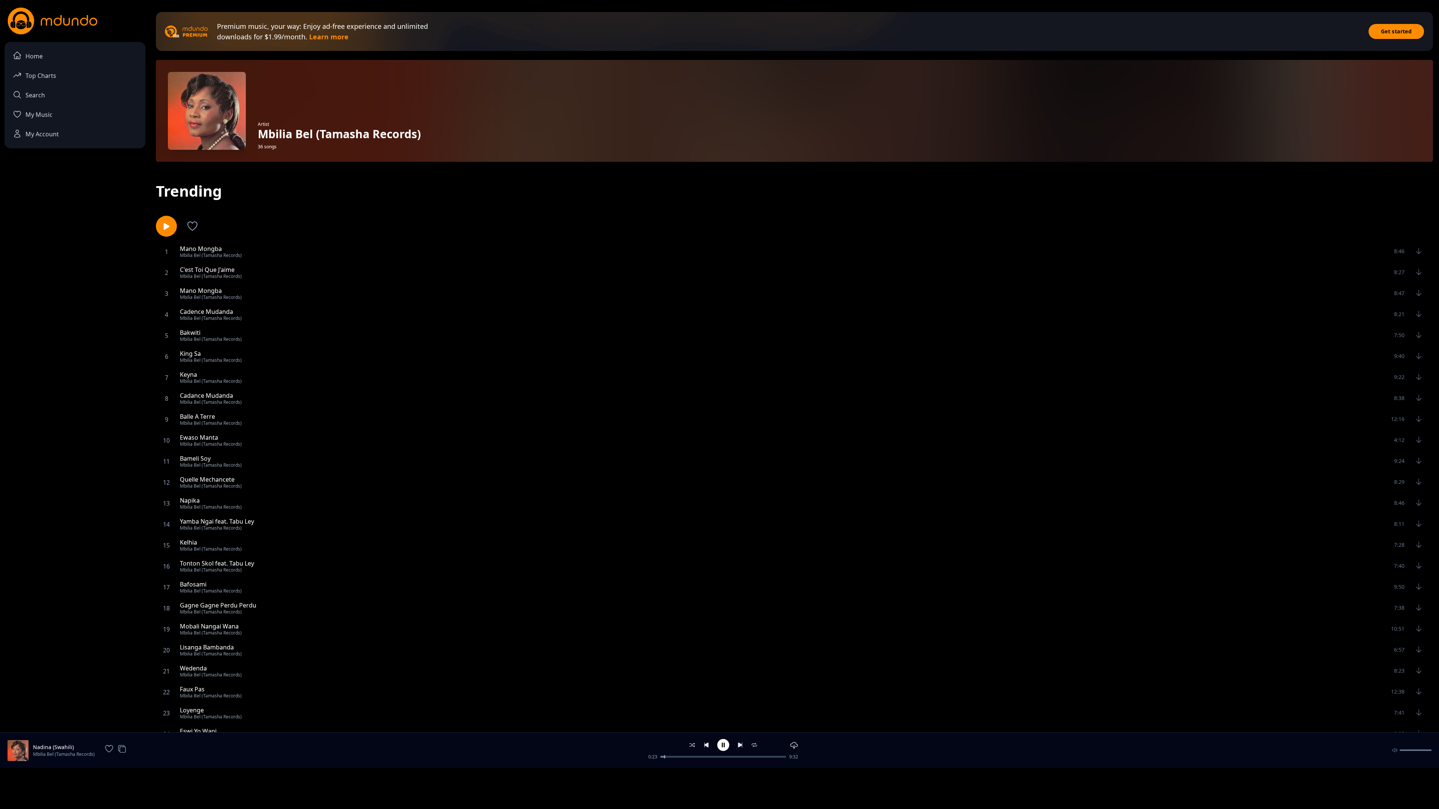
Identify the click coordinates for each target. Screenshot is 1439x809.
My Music (38, 114)
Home (34, 56)
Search (35, 95)
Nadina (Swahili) (53, 747)
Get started (1396, 31)
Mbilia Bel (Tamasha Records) (64, 754)
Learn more (329, 36)
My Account (42, 134)
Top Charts (40, 76)
